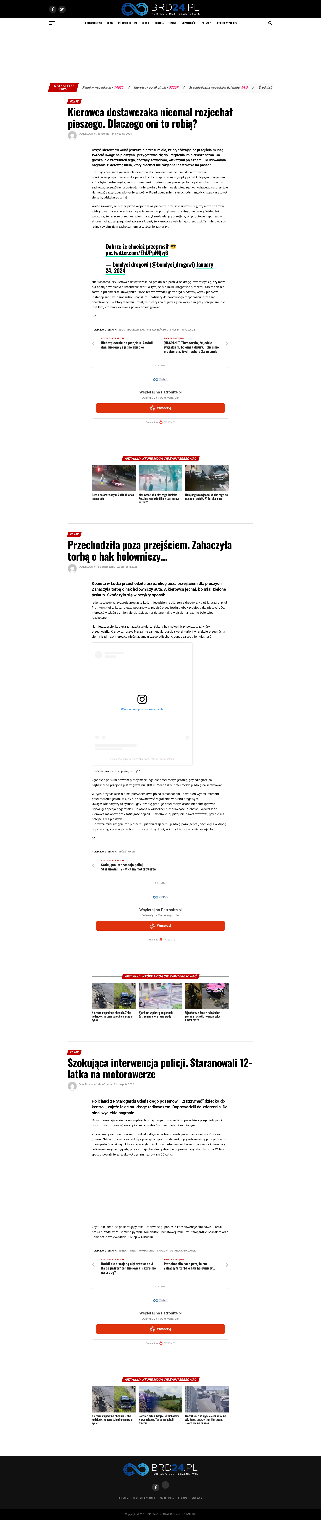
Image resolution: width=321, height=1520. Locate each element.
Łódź (123, 852)
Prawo (172, 23)
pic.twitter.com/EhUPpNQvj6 (137, 252)
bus (122, 330)
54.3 (186, 87)
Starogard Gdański (184, 1251)
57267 (115, 87)
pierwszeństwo (158, 330)
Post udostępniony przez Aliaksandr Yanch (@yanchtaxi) (142, 758)
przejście (189, 330)
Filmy (110, 23)
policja (163, 1251)
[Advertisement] (160, 56)
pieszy (175, 330)
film (134, 1251)
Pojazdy (206, 23)
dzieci (124, 1251)
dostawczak (136, 330)
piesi (132, 852)
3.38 (253, 87)
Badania (159, 23)
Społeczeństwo (93, 23)
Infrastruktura (127, 23)
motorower (147, 1251)
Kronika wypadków (226, 23)
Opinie (145, 23)
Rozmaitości (189, 23)
